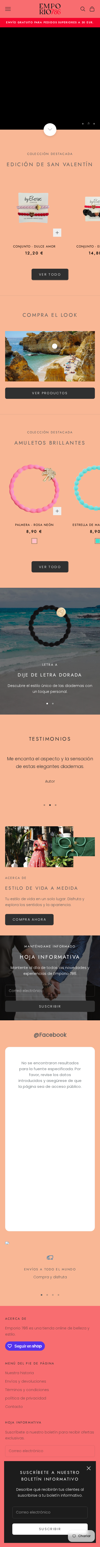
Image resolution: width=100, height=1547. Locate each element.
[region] (50, 78)
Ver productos (50, 393)
